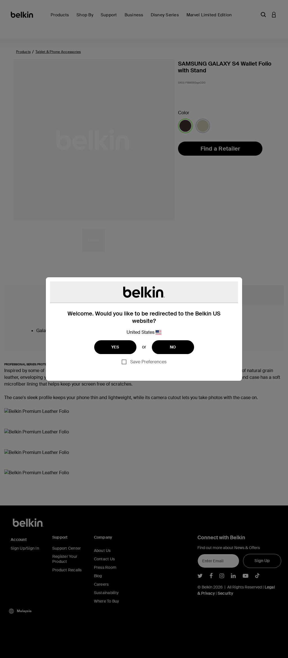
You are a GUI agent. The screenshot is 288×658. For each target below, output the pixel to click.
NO (173, 347)
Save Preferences (148, 362)
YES (115, 347)
